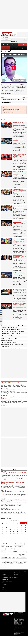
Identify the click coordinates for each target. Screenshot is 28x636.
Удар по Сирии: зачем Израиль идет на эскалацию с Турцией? (20, 173)
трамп (15, 562)
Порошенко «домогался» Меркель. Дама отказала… (13, 331)
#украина (17, 549)
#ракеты (21, 546)
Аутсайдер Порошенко (6, 340)
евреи (10, 555)
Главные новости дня (14, 45)
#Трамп (17, 543)
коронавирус (23, 557)
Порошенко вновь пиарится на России (10, 335)
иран (10, 557)
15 (21, 529)
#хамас (22, 549)
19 (10, 531)
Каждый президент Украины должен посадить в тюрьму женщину (12, 345)
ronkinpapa (6, 99)
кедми (13, 557)
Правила (16, 574)
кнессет (17, 557)
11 (6, 529)
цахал (3, 565)
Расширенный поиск (7, 575)
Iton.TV (8, 614)
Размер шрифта (18, 571)
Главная (4, 572)
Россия (15, 551)
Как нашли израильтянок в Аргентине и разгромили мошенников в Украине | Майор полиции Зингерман (19, 305)
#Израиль (4, 543)
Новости (4, 574)
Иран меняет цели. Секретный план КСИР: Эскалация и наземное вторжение (18, 240)
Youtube (4, 582)
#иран (11, 546)
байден (24, 551)
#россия (3, 549)
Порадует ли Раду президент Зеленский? (11, 329)
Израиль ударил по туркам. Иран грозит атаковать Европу (19, 207)
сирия (7, 562)
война (3, 555)
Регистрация (14, 41)
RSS (3, 589)
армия (20, 551)
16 (25, 529)
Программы (6, 44)
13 (14, 529)
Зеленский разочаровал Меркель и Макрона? (12, 325)
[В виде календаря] (7, 517)
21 (17, 531)
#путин (16, 546)
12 (10, 529)
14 (17, 529)
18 (6, 531)
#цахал (3, 551)
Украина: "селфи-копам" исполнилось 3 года (11, 337)
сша (11, 562)
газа (6, 555)
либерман (4, 559)
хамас (25, 562)
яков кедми (8, 565)
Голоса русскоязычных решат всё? (18, 139)
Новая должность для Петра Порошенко (10, 333)
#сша (12, 549)
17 (2, 531)
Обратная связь (17, 572)
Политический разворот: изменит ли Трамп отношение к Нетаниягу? (19, 222)
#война (3, 546)
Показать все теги (5, 567)
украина (20, 562)
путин (3, 562)
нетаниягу (9, 559)
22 (21, 531)
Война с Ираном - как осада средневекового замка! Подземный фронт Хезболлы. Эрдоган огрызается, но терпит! (19, 157)
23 (25, 531)
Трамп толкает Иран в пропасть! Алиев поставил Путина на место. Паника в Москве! (19, 191)
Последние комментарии (8, 577)
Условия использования (19, 575)
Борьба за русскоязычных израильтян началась (19, 273)
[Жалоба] (18, 99)
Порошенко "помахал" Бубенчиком (9, 342)
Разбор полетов (5, 48)
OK (3, 587)
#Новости (11, 543)
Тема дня (22, 45)
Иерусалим (9, 551)
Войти (25, 39)
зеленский (15, 555)
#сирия (7, 549)
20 (14, 531)
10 (2, 529)
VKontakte (5, 586)
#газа (7, 546)
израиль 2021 (4, 557)
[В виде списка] (10, 517)
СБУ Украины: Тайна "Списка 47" (9, 338)
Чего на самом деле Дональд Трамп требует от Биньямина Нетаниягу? (19, 256)
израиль (22, 554)
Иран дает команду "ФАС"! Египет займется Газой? (19, 290)
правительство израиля (18, 559)
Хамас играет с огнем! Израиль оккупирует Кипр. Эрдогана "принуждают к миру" (19, 124)
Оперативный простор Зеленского (9, 327)
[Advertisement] (14, 363)
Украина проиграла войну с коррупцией (10, 348)
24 (2, 534)
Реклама (16, 577)
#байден (22, 543)
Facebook (4, 584)
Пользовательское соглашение (17, 634)
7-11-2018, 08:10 (12, 99)
